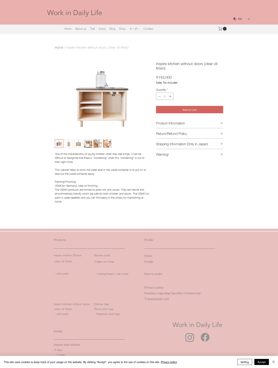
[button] (223, 29)
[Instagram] (190, 337)
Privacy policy (169, 362)
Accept (262, 362)
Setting (245, 362)
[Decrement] (159, 96)
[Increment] (170, 96)
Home (59, 47)
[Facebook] (205, 337)
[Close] (273, 362)
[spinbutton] (165, 96)
